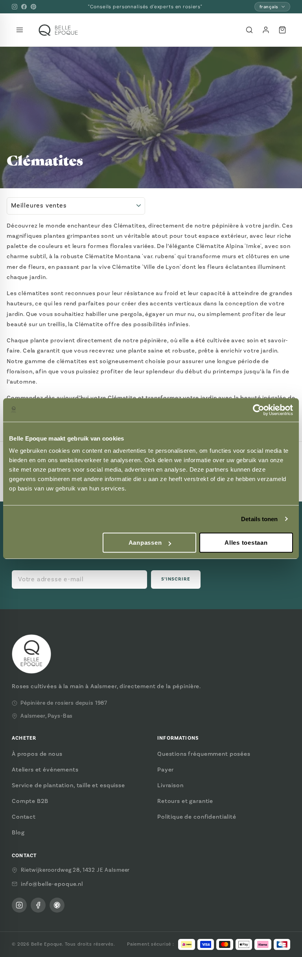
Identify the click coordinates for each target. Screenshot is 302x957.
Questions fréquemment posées (203, 753)
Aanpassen (145, 542)
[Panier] (282, 30)
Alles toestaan (246, 542)
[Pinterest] (33, 6)
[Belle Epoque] (58, 30)
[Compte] (266, 30)
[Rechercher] (249, 30)
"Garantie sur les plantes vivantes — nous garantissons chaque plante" (145, 7)
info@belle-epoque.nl (52, 883)
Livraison (170, 785)
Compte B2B (30, 801)
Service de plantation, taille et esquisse (68, 785)
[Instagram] (14, 6)
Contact (24, 816)
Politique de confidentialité (196, 816)
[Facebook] (24, 6)
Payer (165, 769)
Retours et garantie (185, 801)
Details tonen (259, 519)
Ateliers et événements (45, 769)
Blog (18, 832)
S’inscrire (175, 579)
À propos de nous (37, 753)
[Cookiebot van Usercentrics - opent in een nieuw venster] (258, 410)
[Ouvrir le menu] (20, 30)
